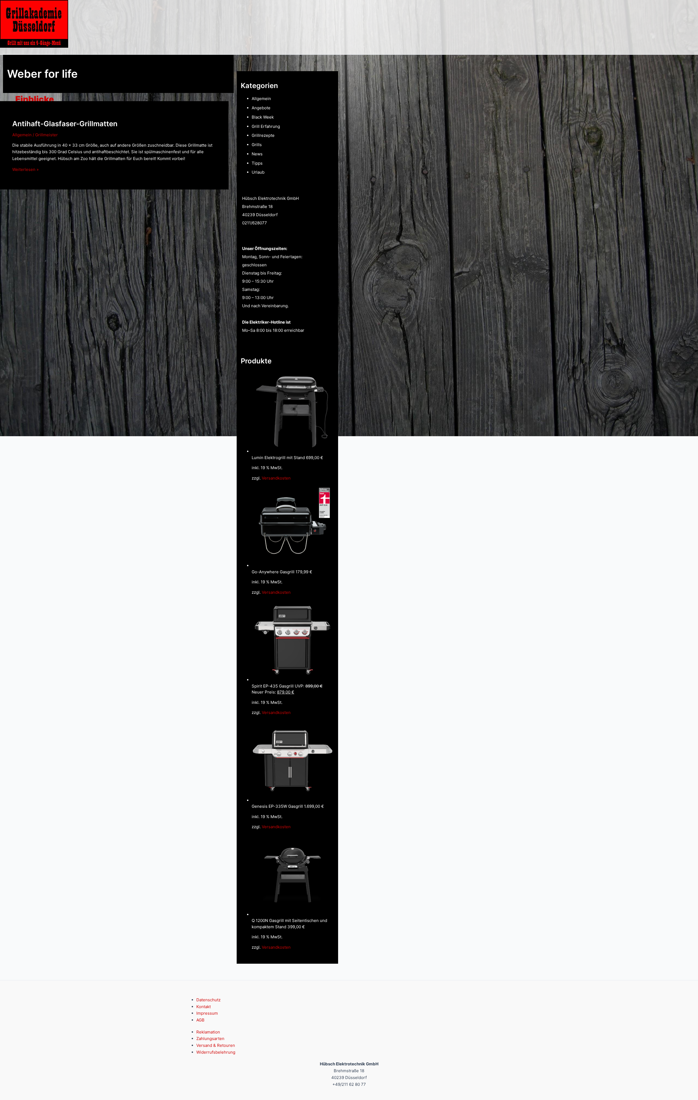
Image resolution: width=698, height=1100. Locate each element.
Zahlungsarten (210, 1038)
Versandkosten (276, 478)
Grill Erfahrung (266, 126)
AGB (200, 1020)
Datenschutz (208, 999)
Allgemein (22, 134)
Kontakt (203, 1006)
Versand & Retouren (215, 1045)
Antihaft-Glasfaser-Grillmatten (65, 123)
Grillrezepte (263, 135)
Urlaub (258, 172)
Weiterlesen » (25, 169)
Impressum (207, 1013)
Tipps (257, 163)
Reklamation (208, 1032)
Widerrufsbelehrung (215, 1052)
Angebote (261, 107)
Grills (257, 144)
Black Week (263, 117)
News (257, 153)
